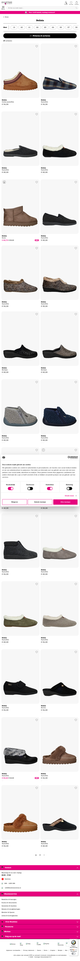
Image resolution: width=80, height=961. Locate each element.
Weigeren (14, 502)
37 (69, 27)
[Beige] (2, 106)
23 (45, 27)
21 (29, 27)
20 (22, 27)
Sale (66, 950)
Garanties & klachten (9, 906)
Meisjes (60, 950)
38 (76, 27)
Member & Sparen (8, 912)
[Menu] (77, 940)
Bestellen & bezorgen (9, 899)
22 (37, 27)
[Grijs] (41, 174)
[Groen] (43, 174)
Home (7, 17)
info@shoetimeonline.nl (13, 888)
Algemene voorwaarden (13, 950)
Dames (39, 950)
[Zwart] (41, 374)
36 (61, 27)
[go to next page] (44, 855)
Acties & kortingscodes (10, 916)
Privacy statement (28, 950)
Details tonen (69, 496)
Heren (45, 950)
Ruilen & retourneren (9, 903)
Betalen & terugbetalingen (11, 909)
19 (14, 27)
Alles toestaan (65, 502)
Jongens (52, 950)
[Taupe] (4, 106)
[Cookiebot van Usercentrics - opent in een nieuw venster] (69, 457)
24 (53, 27)
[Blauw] (4, 442)
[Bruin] (41, 780)
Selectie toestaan (40, 502)
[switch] (30, 488)
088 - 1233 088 (9, 883)
